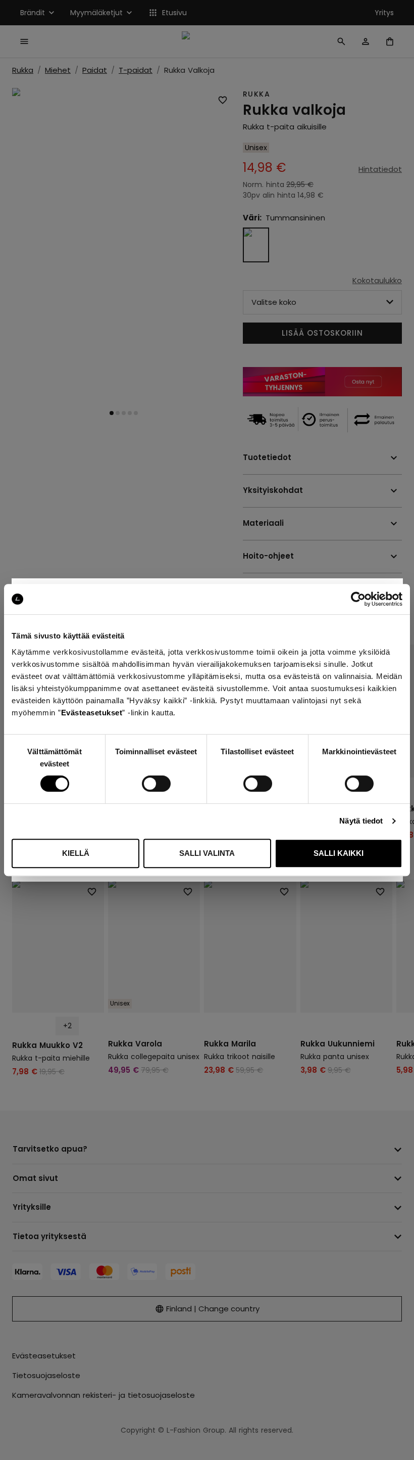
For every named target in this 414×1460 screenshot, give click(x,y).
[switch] (156, 783)
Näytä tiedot (361, 820)
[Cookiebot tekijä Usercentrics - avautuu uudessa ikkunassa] (358, 599)
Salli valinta (207, 853)
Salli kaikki (339, 853)
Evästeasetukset (92, 712)
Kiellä (75, 853)
